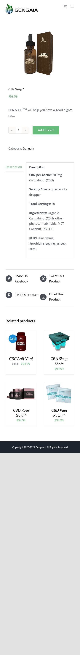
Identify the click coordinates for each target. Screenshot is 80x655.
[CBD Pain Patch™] (59, 385)
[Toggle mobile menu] (72, 6)
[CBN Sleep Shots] (59, 333)
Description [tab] (14, 167)
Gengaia (28, 148)
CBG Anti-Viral (21, 358)
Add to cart (46, 130)
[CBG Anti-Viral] (21, 333)
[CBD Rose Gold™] (21, 385)
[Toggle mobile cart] (65, 6)
